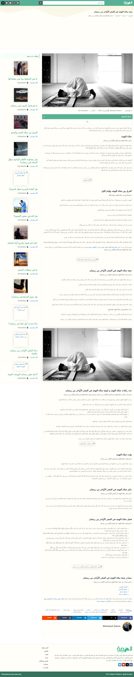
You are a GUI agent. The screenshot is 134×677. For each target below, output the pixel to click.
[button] (3, 3)
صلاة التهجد (113, 612)
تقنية (46, 654)
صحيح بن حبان (123, 594)
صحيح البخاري (123, 589)
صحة (46, 657)
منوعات (124, 15)
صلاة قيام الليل (77, 612)
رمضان (89, 610)
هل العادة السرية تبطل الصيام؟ (23, 189)
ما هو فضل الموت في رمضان (24, 105)
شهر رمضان (66, 610)
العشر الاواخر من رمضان (101, 610)
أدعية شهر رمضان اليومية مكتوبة (22, 374)
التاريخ (46, 651)
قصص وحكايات (43, 661)
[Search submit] (41, 3)
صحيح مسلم (123, 591)
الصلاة (112, 610)
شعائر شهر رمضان (78, 610)
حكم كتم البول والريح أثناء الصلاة (22, 243)
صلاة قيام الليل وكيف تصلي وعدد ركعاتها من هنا (103, 247)
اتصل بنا (45, 667)
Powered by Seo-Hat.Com (11, 674)
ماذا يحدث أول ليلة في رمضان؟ (22, 323)
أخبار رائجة (45, 648)
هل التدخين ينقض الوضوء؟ (25, 216)
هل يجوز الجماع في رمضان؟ (24, 297)
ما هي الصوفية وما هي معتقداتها (22, 79)
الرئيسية (130, 15)
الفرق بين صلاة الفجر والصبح (24, 132)
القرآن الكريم (123, 587)
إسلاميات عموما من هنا (104, 601)
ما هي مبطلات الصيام (27, 270)
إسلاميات (117, 15)
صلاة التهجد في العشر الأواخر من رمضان (96, 612)
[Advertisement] (67, 30)
